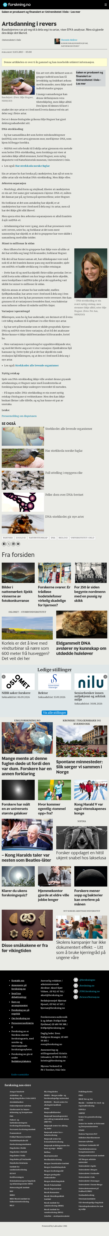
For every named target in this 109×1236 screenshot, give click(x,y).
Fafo (11, 1116)
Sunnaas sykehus (86, 1141)
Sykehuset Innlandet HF (89, 1145)
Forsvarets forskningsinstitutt (22, 1129)
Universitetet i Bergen (88, 1170)
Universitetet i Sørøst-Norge (90, 1184)
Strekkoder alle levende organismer (37, 365)
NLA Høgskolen (51, 1092)
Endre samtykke (20, 1074)
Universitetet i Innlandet (89, 1173)
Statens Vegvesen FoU (88, 1134)
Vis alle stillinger (54, 712)
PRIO (81, 1095)
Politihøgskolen (85, 1092)
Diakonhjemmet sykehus (20, 1106)
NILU (12, 1205)
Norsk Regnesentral (52, 1189)
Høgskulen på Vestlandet (20, 1159)
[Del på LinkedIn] (13, 544)
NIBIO (12, 1195)
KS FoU (13, 1173)
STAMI (81, 1130)
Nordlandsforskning (53, 1159)
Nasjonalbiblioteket (52, 1112)
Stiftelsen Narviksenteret (89, 1138)
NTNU (46, 1109)
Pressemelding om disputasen (19, 416)
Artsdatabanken (16, 1102)
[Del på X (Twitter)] (8, 544)
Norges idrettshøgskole (54, 1181)
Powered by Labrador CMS (54, 1226)
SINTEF (82, 1113)
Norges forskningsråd (53, 1171)
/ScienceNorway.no (89, 997)
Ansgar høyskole (17, 1092)
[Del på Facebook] (4, 544)
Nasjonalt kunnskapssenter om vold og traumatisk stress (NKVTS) (56, 1119)
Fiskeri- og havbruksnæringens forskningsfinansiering (20, 1123)
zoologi (21, 538)
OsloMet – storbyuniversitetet (57, 1216)
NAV (11, 1191)
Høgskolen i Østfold (18, 1152)
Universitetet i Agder (87, 1166)
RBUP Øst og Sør (86, 1099)
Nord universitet (51, 1156)
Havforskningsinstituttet (20, 1144)
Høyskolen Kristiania (19, 1163)
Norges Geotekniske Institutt (56, 1163)
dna (53, 538)
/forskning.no (86, 985)
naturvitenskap (38, 538)
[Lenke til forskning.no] (51, 3)
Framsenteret (15, 1133)
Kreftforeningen (17, 1177)
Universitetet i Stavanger (89, 1181)
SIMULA (82, 1109)
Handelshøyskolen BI (19, 1140)
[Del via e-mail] (18, 544)
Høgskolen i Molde (18, 1148)
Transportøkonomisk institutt (91, 1155)
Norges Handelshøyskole (55, 1167)
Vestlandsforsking (86, 1195)
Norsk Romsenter (51, 1192)
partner (8, 538)
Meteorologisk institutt (20, 1187)
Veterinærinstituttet (87, 1199)
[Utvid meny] (105, 4)
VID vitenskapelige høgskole (91, 1202)
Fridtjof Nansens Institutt (20, 1137)
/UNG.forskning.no (89, 991)
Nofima (47, 1152)
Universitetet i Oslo (87, 1177)
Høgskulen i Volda (17, 1155)
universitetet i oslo (82, 538)
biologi (63, 538)
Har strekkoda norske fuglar (32, 165)
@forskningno (87, 980)
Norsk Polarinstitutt (52, 1185)
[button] (4, 677)
